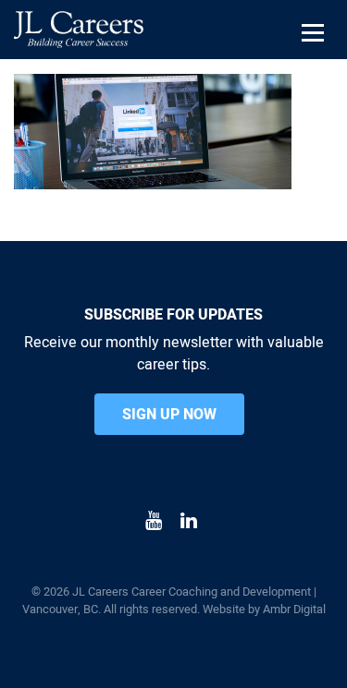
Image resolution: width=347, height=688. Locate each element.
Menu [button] (315, 56)
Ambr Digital (294, 609)
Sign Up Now (169, 415)
